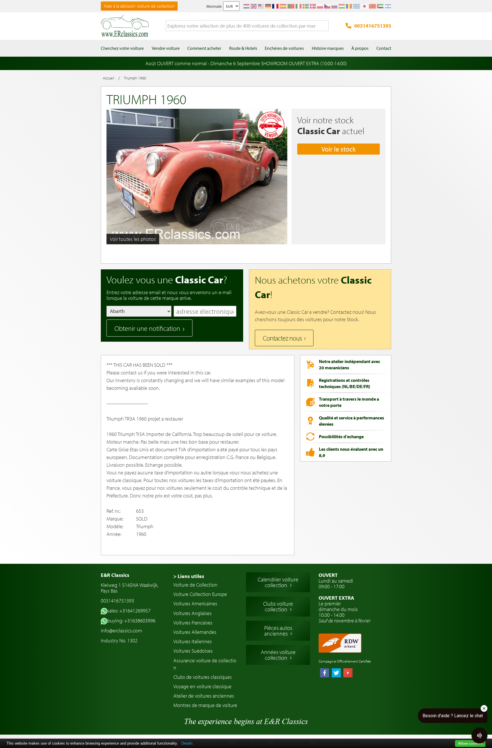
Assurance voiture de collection (204, 664)
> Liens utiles (188, 576)
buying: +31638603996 (131, 620)
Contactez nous (282, 338)
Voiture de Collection (195, 584)
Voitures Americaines (195, 603)
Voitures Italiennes (192, 641)
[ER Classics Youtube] (347, 673)
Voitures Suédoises (193, 650)
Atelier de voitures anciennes (203, 695)
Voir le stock (338, 149)
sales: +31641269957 (129, 610)
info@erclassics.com (121, 630)
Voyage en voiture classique (202, 686)
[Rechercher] (324, 26)
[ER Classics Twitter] (336, 673)
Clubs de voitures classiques (202, 677)
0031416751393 (372, 25)
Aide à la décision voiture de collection (139, 6)
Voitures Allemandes (194, 632)
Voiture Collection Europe (200, 594)
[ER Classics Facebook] (324, 673)
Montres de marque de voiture (205, 705)
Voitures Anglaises (192, 613)
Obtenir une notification (147, 328)
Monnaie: (214, 6)
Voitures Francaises (192, 622)
